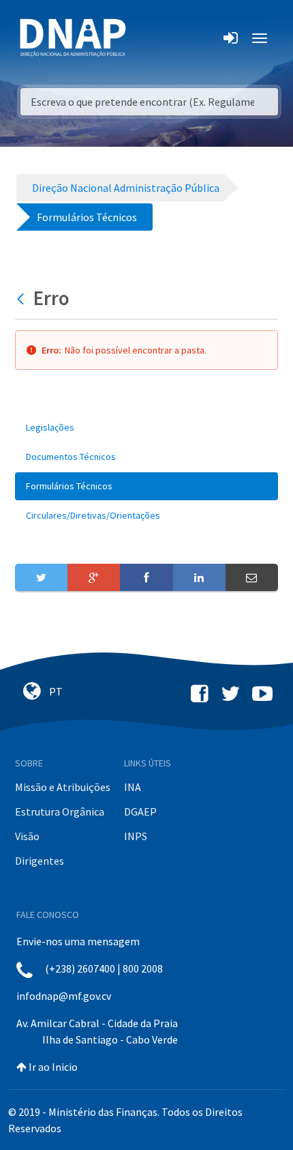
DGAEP (140, 811)
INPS (135, 836)
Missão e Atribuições (62, 787)
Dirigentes (39, 860)
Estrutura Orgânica (59, 811)
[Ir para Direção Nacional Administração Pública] (72, 37)
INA (132, 787)
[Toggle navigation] (145, 38)
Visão (27, 836)
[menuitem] (146, 428)
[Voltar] (22, 298)
